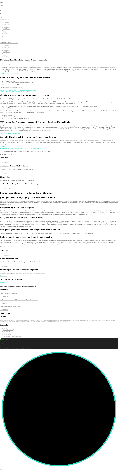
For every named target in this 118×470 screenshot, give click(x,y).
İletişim (5, 33)
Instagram (46, 320)
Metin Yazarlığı (87, 320)
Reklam (103, 320)
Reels (99, 320)
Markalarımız (7, 27)
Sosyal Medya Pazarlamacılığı (11, 336)
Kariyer (5, 30)
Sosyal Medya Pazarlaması (7, 321)
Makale (77, 320)
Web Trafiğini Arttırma (45, 321)
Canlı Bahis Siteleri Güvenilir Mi (9, 73)
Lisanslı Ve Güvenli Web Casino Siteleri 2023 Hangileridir (16, 91)
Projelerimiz (6, 29)
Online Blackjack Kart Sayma (10, 306)
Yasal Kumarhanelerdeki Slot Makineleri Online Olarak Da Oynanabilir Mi (20, 148)
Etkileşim (26, 320)
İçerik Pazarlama (63, 321)
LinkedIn (71, 320)
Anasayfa (6, 22)
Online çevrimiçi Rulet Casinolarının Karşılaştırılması (19, 300)
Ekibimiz (9, 25)
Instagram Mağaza (54, 320)
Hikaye (37, 320)
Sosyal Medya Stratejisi (21, 321)
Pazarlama (94, 320)
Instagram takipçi (64, 320)
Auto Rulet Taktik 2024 (8, 293)
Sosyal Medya (112, 320)
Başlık (1, 320)
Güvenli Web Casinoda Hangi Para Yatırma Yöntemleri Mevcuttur (18, 90)
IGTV (41, 320)
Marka (81, 320)
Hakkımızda (6, 24)
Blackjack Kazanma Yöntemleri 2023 (10, 133)
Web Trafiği (35, 321)
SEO (106, 320)
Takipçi (30, 321)
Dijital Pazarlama (19, 320)
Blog (4, 32)
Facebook (32, 320)
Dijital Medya (10, 320)
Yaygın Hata (55, 321)
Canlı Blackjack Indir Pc (6, 146)
